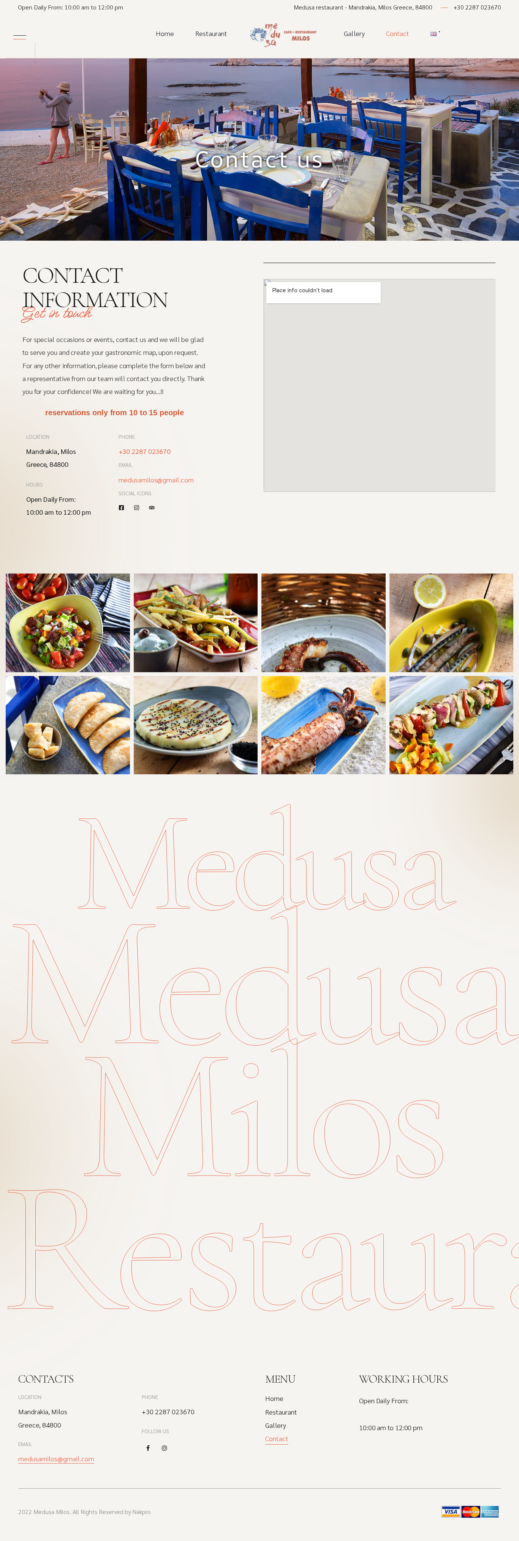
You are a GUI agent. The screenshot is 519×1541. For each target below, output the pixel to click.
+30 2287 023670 (477, 7)
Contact (397, 33)
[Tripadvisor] (152, 508)
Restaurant (211, 33)
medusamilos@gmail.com (156, 479)
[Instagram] (136, 508)
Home (165, 33)
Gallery (354, 33)
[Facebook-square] (121, 508)
